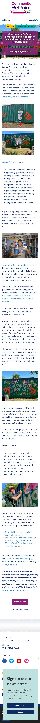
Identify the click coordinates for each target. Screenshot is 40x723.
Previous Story (2, 43)
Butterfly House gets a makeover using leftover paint (19, 533)
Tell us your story (20, 609)
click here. (13, 564)
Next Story (38, 43)
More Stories (20, 601)
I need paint (10, 26)
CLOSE (20, 712)
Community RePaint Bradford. (15, 96)
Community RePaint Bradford (15, 265)
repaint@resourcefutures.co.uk (17, 641)
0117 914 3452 (11, 648)
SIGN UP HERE (20, 705)
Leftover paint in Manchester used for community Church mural (20, 539)
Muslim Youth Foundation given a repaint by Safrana (20, 544)
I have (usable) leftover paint (24, 26)
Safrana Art (7, 162)
